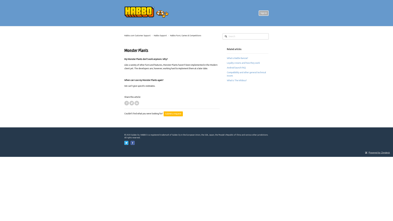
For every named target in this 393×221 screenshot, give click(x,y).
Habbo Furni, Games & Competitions (185, 36)
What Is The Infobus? (237, 80)
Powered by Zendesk (379, 152)
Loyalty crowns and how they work (243, 63)
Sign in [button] (264, 13)
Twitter (131, 103)
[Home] (148, 13)
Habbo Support (160, 36)
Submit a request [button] (173, 113)
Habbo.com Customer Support (137, 36)
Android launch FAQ (236, 67)
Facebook (126, 103)
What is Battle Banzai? (237, 58)
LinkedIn (136, 103)
